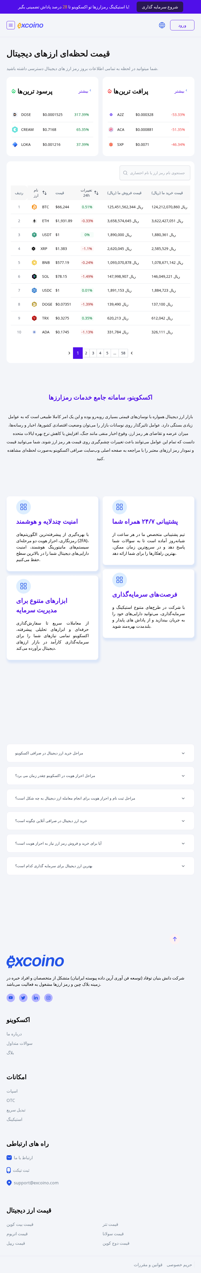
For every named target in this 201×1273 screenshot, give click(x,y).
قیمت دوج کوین (116, 1243)
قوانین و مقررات (148, 1264)
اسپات (12, 1091)
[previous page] (69, 353)
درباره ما (14, 1034)
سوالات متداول (19, 1043)
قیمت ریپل (16, 1243)
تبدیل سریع (16, 1110)
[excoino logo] (30, 25)
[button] (162, 25)
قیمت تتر (110, 1224)
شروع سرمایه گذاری (160, 7)
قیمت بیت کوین (20, 1224)
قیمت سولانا (113, 1234)
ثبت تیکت (21, 1170)
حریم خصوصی (179, 1264)
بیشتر (83, 91)
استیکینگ (14, 1119)
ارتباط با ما (23, 1157)
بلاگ (10, 1053)
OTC (11, 1100)
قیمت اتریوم (17, 1234)
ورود (182, 25)
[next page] (132, 353)
